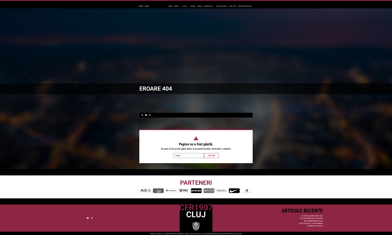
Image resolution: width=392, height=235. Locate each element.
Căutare (211, 156)
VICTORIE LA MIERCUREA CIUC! (312, 216)
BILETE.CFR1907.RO (245, 6)
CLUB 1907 (232, 6)
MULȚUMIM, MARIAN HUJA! (313, 221)
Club (184, 6)
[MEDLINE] (247, 190)
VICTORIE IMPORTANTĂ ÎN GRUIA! (311, 218)
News (176, 6)
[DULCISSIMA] (209, 190)
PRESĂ (199, 6)
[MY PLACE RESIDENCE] (196, 190)
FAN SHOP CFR (221, 6)
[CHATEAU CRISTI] (234, 190)
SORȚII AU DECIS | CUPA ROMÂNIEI (311, 223)
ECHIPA (192, 6)
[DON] (183, 190)
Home (170, 6)
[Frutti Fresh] (145, 190)
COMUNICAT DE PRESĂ (315, 226)
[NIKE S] (221, 190)
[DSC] (171, 190)
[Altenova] (158, 190)
